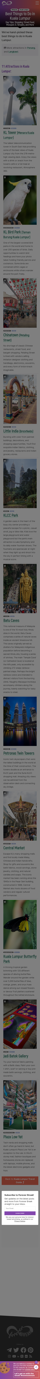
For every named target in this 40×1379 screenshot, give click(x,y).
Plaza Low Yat (13, 1136)
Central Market (14, 847)
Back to (20, 1181)
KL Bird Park (16, 234)
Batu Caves (11, 620)
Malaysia (14, 10)
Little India (18, 430)
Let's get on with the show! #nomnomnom (24, 1374)
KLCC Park (10, 515)
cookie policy (30, 1369)
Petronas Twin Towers (18, 753)
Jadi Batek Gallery (15, 1055)
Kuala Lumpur (24, 10)
